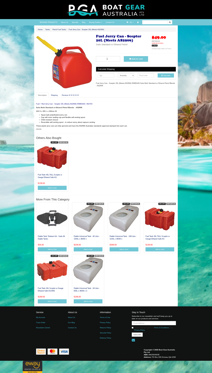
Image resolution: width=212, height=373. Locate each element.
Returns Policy (105, 328)
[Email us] (133, 340)
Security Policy (105, 333)
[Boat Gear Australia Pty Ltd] (106, 9)
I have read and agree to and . (153, 329)
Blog (83, 22)
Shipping (54, 95)
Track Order (40, 322)
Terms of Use (105, 317)
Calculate (166, 75)
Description (42, 95)
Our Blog (71, 322)
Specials (75, 22)
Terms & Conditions (161, 328)
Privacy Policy (105, 322)
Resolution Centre (43, 328)
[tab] (42, 95)
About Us (64, 22)
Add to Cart (137, 59)
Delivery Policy (105, 338)
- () (130, 22)
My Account (40, 317)
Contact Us (110, 22)
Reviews (65, 95)
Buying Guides (95, 22)
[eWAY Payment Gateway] (32, 367)
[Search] (169, 22)
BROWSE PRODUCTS (48, 22)
